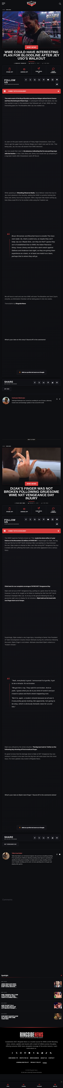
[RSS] (51, 1053)
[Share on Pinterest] (48, 382)
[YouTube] (48, 79)
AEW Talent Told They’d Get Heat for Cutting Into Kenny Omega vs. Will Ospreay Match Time (8, 1007)
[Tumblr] (33, 1053)
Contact (51, 1058)
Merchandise (34, 1058)
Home (3, 9)
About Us (44, 1058)
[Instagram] (52, 79)
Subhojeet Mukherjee (20, 63)
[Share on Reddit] (52, 382)
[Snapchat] (57, 79)
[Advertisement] (17, 217)
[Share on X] (39, 382)
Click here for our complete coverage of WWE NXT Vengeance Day (27, 586)
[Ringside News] (31, 4)
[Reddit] (57, 84)
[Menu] (3, 3)
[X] (30, 79)
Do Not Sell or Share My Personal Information (31, 1072)
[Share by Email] (57, 382)
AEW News (4, 1003)
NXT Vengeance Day (10, 844)
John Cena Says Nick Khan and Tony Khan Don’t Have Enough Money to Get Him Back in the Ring (9, 985)
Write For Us (24, 1058)
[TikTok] (46, 1053)
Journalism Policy (22, 1062)
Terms (45, 1062)
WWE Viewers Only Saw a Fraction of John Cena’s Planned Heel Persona (9, 996)
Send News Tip (13, 1058)
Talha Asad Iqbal (20, 503)
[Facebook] (26, 79)
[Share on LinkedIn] (43, 382)
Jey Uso (6, 389)
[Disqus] (31, 928)
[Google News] (35, 79)
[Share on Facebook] (35, 382)
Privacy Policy (36, 1062)
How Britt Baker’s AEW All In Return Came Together (9, 1017)
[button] (60, 4)
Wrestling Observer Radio (26, 193)
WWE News (8, 9)
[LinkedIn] (39, 79)
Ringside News (21, 303)
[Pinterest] (43, 79)
